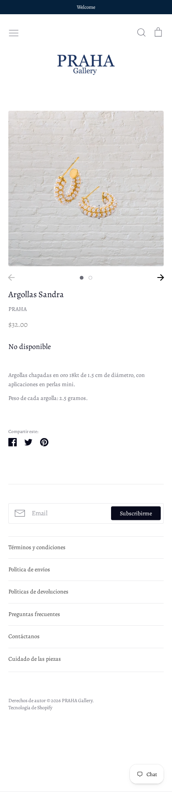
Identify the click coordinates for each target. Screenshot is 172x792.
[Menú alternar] (13, 32)
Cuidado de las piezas (34, 659)
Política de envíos (29, 569)
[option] (86, 188)
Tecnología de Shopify (30, 707)
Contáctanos (24, 636)
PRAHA (17, 309)
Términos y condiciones (37, 547)
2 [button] (90, 278)
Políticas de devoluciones (38, 592)
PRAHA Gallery (77, 700)
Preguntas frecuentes (34, 614)
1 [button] (81, 278)
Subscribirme (136, 513)
